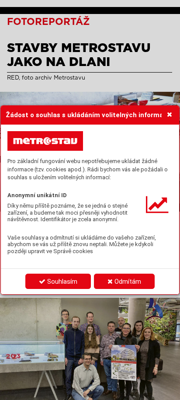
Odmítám (127, 281)
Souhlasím (61, 281)
